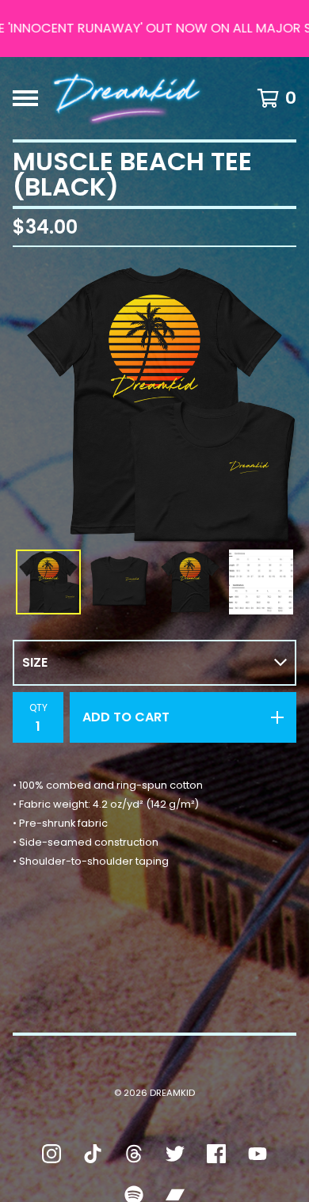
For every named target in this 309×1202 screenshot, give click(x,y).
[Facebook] (216, 1153)
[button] (154, 28)
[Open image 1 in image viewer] (154, 401)
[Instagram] (51, 1153)
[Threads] (134, 1153)
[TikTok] (92, 1153)
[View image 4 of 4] (261, 582)
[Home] (127, 98)
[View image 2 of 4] (119, 582)
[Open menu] (25, 98)
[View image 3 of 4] (190, 582)
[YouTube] (257, 1153)
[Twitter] (175, 1153)
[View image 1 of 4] (48, 582)
